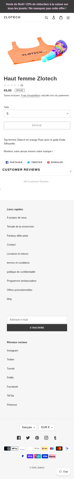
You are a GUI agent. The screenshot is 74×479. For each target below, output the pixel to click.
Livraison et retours (17, 253)
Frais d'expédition (30, 95)
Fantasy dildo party (17, 235)
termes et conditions (18, 262)
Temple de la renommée (20, 226)
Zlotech (12, 17)
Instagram (12, 350)
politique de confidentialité (21, 271)
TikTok (10, 395)
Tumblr (11, 368)
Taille (6, 107)
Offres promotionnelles (19, 289)
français (27, 427)
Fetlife (10, 377)
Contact (11, 244)
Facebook (12, 386)
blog (9, 298)
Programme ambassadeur (21, 280)
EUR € (45, 427)
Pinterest (12, 404)
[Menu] (68, 17)
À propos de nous (17, 217)
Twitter (10, 359)
